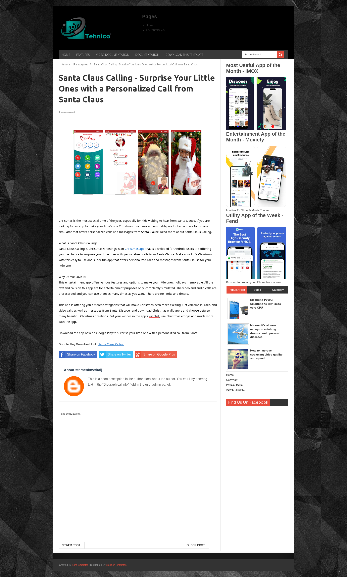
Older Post (196, 545)
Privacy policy (234, 384)
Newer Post (71, 545)
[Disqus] (138, 490)
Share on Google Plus (159, 354)
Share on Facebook (81, 354)
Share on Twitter (119, 354)
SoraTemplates (80, 565)
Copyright (232, 379)
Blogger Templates (116, 565)
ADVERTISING (155, 30)
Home (149, 25)
